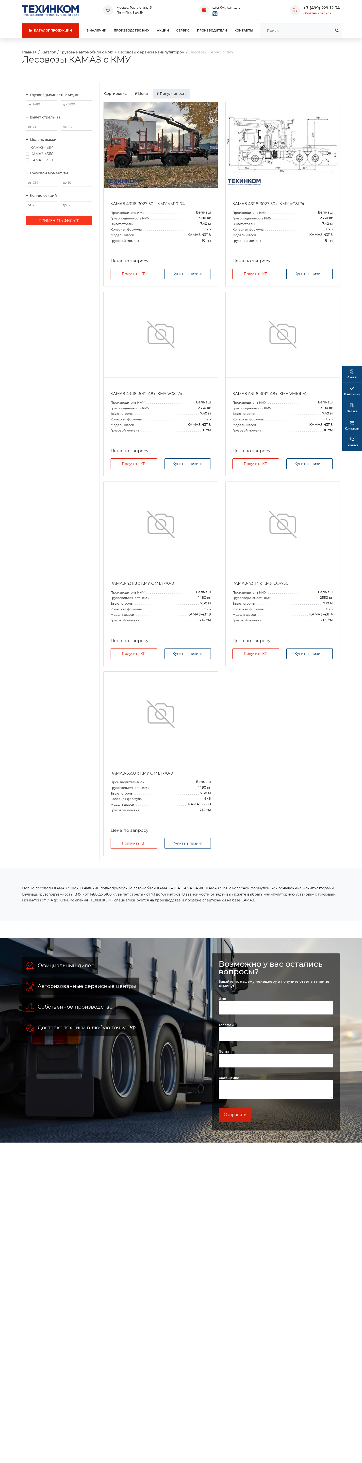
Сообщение (229, 1078)
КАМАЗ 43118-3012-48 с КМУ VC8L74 (146, 393)
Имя (223, 998)
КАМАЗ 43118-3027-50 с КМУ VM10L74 (148, 203)
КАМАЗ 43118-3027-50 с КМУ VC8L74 (268, 203)
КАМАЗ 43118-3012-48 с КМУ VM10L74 (269, 393)
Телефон (227, 1025)
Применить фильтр (59, 220)
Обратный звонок (317, 13)
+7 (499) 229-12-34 (321, 8)
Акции (163, 30)
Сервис (183, 30)
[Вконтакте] (215, 13)
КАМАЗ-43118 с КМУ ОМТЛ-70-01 (143, 583)
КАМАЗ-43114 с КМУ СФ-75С (260, 583)
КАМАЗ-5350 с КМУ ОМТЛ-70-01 (143, 773)
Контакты (243, 30)
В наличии (96, 30)
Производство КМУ (131, 30)
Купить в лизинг (187, 274)
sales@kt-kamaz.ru (227, 7)
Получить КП (134, 274)
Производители (212, 30)
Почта (224, 1051)
